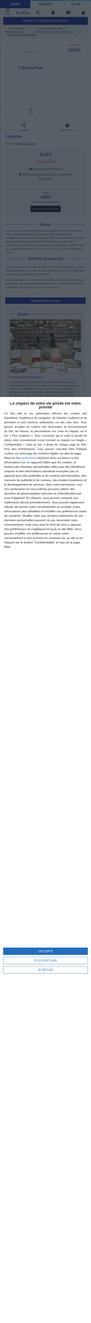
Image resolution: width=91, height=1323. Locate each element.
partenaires (28, 457)
